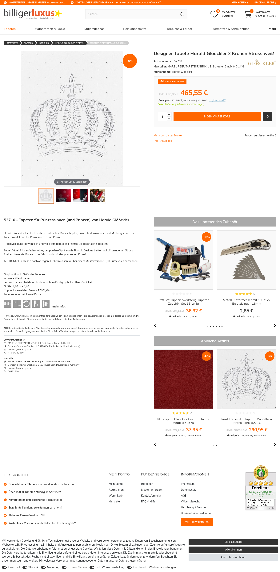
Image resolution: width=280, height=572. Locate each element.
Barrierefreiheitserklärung (196, 513)
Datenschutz (188, 489)
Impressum (187, 484)
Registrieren (116, 489)
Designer (44, 43)
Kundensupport (264, 2)
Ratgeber (147, 484)
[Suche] (181, 14)
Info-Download (163, 141)
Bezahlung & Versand (194, 507)
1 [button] (207, 326)
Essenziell (14, 567)
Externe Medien (77, 567)
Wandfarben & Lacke (50, 29)
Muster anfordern (151, 489)
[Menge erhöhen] (169, 114)
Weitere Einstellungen (162, 567)
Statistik (33, 567)
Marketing (53, 567)
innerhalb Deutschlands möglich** (42, 523)
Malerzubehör (94, 29)
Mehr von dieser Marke (168, 135)
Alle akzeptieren (233, 541)
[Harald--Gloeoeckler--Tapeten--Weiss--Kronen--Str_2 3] (80, 197)
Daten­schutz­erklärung (132, 560)
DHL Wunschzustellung (110, 567)
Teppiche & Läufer (179, 29)
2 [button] (210, 326)
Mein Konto (239, 2)
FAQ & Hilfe (148, 501)
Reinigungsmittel (135, 29)
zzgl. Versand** (217, 100)
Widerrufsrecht (190, 501)
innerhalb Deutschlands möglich (118, 2)
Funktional (139, 567)
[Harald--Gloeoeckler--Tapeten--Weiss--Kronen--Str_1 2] (63, 197)
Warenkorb (115, 495)
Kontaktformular (151, 495)
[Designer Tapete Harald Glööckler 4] (97, 197)
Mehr (272, 29)
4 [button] (216, 326)
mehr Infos (59, 306)
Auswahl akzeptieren (233, 557)
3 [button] (213, 326)
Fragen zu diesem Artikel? (260, 135)
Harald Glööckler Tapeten (69, 43)
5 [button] (219, 326)
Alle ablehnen (233, 549)
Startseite (12, 43)
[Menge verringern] (169, 118)
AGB (184, 495)
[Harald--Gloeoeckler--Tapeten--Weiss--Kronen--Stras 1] (46, 197)
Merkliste (114, 501)
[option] (183, 274)
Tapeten (10, 29)
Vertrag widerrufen (197, 522)
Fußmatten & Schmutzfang (231, 29)
